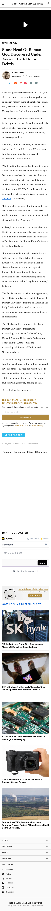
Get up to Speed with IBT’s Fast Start (33, 589)
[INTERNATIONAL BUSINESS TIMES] (25, 4)
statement (6, 198)
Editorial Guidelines (37, 452)
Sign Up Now (35, 595)
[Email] (31, 83)
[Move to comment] (36, 83)
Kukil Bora (19, 72)
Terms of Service (21, 425)
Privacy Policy (37, 425)
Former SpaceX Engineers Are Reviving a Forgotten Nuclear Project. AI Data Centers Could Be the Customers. (25, 825)
